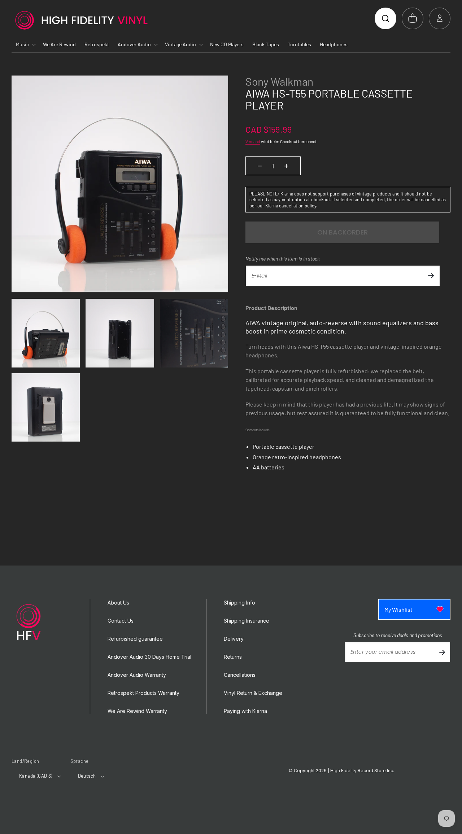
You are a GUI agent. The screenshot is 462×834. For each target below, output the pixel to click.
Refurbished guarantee (135, 638)
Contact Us (121, 620)
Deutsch (87, 776)
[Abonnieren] (431, 275)
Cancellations (240, 675)
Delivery (234, 638)
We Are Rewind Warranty (137, 711)
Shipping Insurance (246, 620)
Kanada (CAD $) (35, 776)
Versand (252, 141)
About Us (118, 602)
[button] (385, 18)
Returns (233, 656)
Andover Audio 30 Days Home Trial (149, 656)
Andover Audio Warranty (137, 675)
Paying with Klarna (245, 711)
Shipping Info (239, 602)
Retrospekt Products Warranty (143, 693)
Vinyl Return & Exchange (253, 693)
